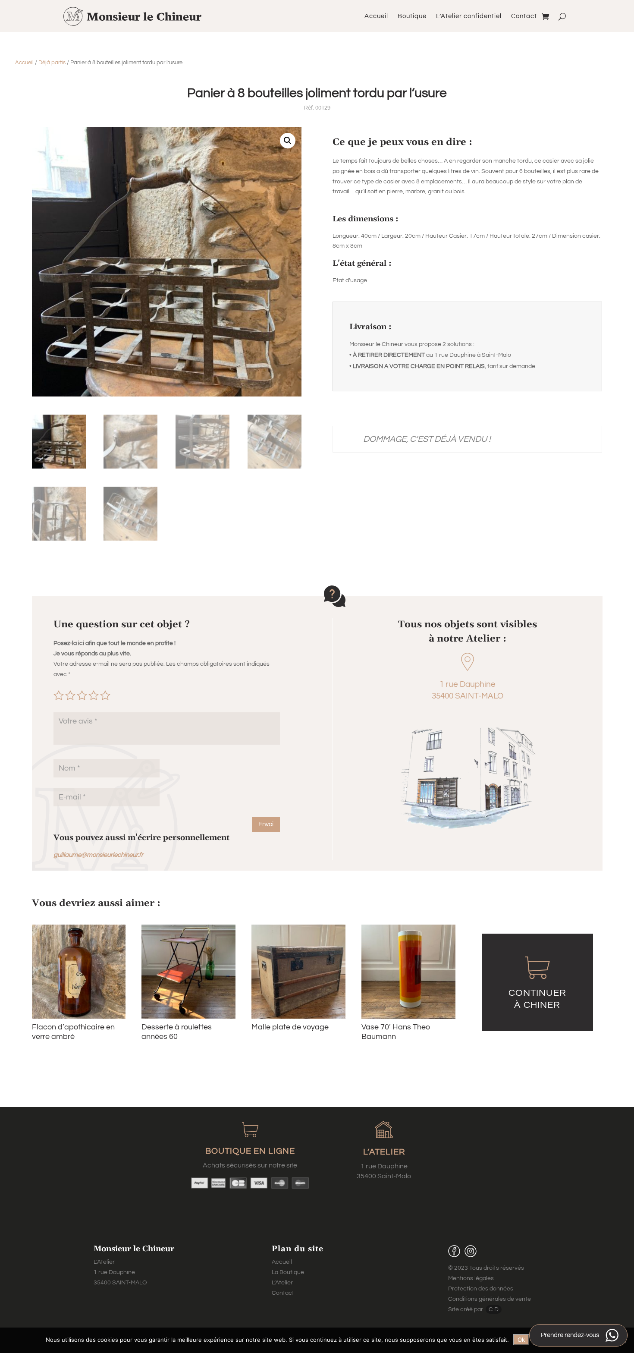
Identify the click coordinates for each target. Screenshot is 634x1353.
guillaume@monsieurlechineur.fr (98, 855)
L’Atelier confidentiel (469, 16)
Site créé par (466, 1309)
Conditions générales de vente (489, 1299)
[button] (287, 140)
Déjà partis (52, 63)
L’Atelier (282, 1283)
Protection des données (480, 1289)
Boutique (412, 16)
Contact (524, 16)
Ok (521, 1339)
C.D (494, 1309)
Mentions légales (471, 1278)
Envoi (265, 824)
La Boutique (288, 1272)
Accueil (376, 16)
